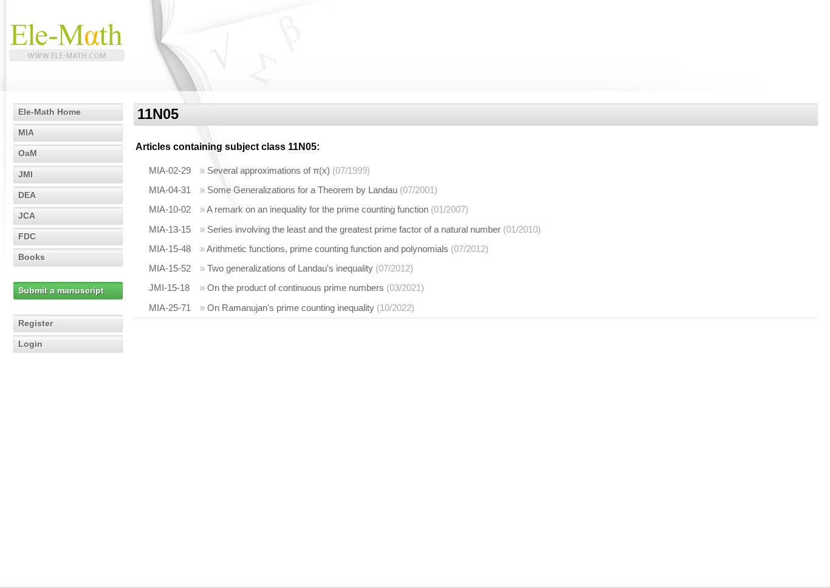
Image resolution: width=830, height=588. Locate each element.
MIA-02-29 (170, 170)
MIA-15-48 (170, 249)
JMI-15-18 (169, 287)
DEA (27, 195)
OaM (27, 153)
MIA (26, 132)
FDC (27, 236)
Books (31, 257)
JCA (26, 215)
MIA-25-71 (170, 308)
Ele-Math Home (49, 112)
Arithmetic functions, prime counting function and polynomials (327, 249)
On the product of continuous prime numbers (295, 287)
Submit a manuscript (61, 290)
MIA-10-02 (170, 209)
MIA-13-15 (170, 229)
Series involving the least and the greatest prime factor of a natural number (354, 229)
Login (30, 344)
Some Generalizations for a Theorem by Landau (302, 190)
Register (35, 323)
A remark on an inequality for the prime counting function (317, 209)
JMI (25, 174)
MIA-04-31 (170, 190)
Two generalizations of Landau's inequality (290, 268)
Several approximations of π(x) (268, 170)
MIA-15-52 (170, 268)
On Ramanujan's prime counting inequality (290, 308)
